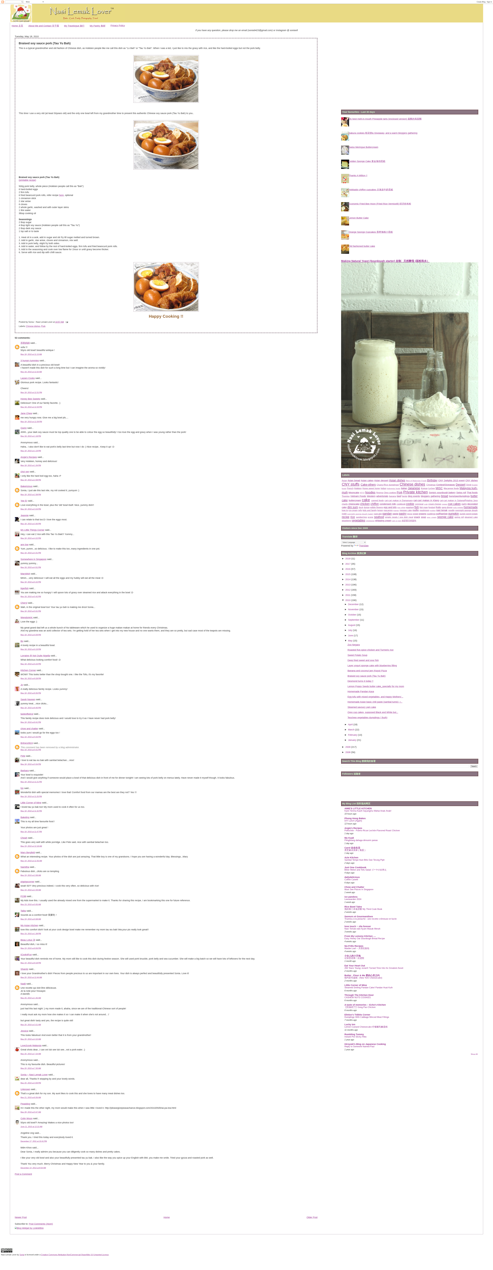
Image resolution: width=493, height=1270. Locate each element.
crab (426, 504)
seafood (379, 517)
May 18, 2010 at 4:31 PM (31, 553)
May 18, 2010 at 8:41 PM (31, 722)
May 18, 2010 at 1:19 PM (31, 451)
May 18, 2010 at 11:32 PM (31, 811)
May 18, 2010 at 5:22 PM (31, 582)
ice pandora (350, 897)
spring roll (459, 517)
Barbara (25, 770)
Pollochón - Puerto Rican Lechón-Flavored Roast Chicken (372, 830)
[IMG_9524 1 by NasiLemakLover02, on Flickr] (166, 169)
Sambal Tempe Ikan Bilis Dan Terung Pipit (364, 860)
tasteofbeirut (27, 714)
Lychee (431, 488)
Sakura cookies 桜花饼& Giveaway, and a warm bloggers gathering (383, 133)
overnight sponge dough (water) (360, 514)
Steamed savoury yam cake (362, 707)
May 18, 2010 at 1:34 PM (31, 465)
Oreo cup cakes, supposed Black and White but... (373, 712)
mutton (433, 510)
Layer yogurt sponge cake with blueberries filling (372, 665)
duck (361, 507)
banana (392, 496)
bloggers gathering (430, 496)
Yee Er (24, 501)
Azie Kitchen (351, 857)
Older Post (312, 1217)
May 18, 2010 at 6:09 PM (31, 635)
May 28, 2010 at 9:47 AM (31, 1112)
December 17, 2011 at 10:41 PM (34, 1141)
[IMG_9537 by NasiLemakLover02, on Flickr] (166, 102)
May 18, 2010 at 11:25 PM (31, 796)
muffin (416, 510)
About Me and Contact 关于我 (43, 26)
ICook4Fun (26, 954)
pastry (402, 513)
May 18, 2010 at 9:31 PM (31, 750)
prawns (422, 513)
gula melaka (458, 507)
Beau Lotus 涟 (28, 940)
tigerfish (25, 588)
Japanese (414, 488)
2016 (348, 569)
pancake (378, 514)
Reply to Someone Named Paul (359, 1046)
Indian (383, 488)
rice (352, 517)
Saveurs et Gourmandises (358, 916)
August (352, 625)
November (353, 609)
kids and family (370, 510)
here (61, 195)
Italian (404, 488)
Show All (474, 1054)
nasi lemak (441, 510)
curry (464, 504)
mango (396, 510)
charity (345, 504)
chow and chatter (29, 728)
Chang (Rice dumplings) (388, 485)
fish (416, 507)
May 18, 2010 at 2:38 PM (31, 494)
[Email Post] (66, 322)
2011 (348, 595)
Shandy (24, 969)
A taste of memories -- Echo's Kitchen (365, 1005)
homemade (471, 507)
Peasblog (25, 1104)
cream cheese (434, 504)
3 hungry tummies (30, 360)
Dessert (460, 484)
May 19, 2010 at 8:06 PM (31, 948)
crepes (444, 504)
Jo (22, 685)
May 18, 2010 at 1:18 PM (31, 436)
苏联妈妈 (25, 343)
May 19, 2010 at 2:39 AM (31, 890)
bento (404, 496)
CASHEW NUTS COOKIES (357, 997)
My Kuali (349, 838)
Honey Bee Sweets (30, 399)
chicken (365, 503)
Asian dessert (381, 480)
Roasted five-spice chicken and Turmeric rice (371, 650)
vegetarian (370, 521)
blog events (414, 496)
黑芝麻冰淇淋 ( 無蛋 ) (354, 850)
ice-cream (353, 510)
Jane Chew (26, 413)
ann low (25, 544)
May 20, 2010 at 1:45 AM (31, 998)
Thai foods (472, 492)
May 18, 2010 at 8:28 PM (31, 678)
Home (167, 1217)
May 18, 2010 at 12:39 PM (31, 422)
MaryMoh (25, 573)
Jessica (24, 1031)
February (353, 735)
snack (417, 517)
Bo (22, 641)
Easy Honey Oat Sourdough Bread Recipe (364, 938)
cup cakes (454, 503)
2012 (348, 590)
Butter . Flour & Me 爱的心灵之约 (362, 975)
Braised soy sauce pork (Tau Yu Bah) (367, 676)
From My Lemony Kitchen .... (360, 936)
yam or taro (396, 521)
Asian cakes (367, 480)
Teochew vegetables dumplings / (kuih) (367, 717)
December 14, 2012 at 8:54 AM (33, 1168)
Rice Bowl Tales (353, 906)
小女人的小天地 (352, 955)
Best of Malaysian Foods (416, 481)
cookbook (401, 504)
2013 (348, 584)
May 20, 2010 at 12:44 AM (31, 977)
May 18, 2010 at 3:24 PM (31, 509)
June (351, 635)
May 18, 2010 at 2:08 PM (31, 480)
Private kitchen (415, 492)
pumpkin (453, 513)
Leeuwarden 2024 (352, 899)
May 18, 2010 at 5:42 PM (31, 596)
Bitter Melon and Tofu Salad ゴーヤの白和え (365, 870)
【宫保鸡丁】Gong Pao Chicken (360, 1007)
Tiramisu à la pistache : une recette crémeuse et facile (370, 919)
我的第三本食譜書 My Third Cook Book (363, 909)
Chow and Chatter (354, 887)
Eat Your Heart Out (354, 965)
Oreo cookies (390, 492)
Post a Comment (23, 1174)
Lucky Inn (349, 1024)
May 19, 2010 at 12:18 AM (31, 846)
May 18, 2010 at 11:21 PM (31, 782)
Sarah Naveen (28, 699)
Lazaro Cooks (28, 378)
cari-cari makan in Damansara (399, 500)
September (354, 620)
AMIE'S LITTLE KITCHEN (358, 808)
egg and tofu (390, 507)
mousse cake (406, 510)
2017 (348, 564)
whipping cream (383, 520)
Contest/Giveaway (445, 484)
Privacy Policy (118, 25)
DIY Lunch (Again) (353, 821)
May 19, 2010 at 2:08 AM (31, 875)
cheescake (353, 504)
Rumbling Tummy (354, 1034)
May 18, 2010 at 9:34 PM (31, 764)
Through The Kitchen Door (359, 995)
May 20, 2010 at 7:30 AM (31, 1068)
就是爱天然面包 (409, 520)
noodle (451, 510)
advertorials (382, 496)
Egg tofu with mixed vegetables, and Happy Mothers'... (375, 696)
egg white (401, 507)
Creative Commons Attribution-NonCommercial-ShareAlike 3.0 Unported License (75, 1255)
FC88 (23, 896)
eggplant (410, 507)
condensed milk (388, 504)
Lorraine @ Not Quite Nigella (35, 655)
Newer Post (21, 1217)
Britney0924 (27, 743)
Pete (23, 756)
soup (423, 517)
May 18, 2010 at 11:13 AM (31, 354)
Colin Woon (26, 1118)
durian (367, 507)
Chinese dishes (33, 326)
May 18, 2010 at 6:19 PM (31, 649)
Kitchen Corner (28, 670)
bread (444, 496)
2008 (348, 752)
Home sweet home (371, 488)
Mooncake (354, 492)
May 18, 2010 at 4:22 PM (31, 538)
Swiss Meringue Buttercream (363, 147)
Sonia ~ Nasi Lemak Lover (34, 1074)
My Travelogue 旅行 (74, 26)
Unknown (25, 1089)
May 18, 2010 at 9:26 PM (31, 737)
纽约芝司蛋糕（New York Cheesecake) (363, 978)
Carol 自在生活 (352, 847)
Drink (468, 485)
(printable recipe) (27, 180)
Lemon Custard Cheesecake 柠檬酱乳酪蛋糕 (366, 1027)
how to (345, 510)
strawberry (346, 520)
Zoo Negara (354, 644)
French (350, 488)
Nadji (23, 983)
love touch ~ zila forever (357, 926)
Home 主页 (17, 26)
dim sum (352, 507)
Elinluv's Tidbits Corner (357, 1014)
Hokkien (358, 488)
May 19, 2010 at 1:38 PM (31, 934)
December (353, 604)
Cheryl (24, 603)
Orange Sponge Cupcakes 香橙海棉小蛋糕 (371, 232)
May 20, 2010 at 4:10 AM (31, 1039)
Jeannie (25, 515)
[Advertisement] (92, 1196)
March (351, 729)
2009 (348, 747)
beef (399, 496)
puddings (431, 514)
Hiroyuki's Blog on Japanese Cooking (365, 1044)
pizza (409, 514)
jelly (360, 510)
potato (415, 514)
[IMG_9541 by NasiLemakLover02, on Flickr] (166, 311)
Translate (364, 545)
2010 (348, 600)
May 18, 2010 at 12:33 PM (31, 407)
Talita (23, 911)
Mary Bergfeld (28, 852)
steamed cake (471, 517)
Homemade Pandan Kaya (361, 691)
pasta (395, 513)
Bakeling (25, 817)
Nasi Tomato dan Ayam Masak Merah (362, 929)
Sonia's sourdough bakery (442, 492)
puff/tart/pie (442, 513)
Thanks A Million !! (358, 175)
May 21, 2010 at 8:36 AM (31, 1097)
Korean (424, 488)
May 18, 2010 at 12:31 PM (31, 392)
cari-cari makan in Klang (426, 500)
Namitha (25, 867)
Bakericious (26, 486)
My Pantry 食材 (97, 26)
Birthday (432, 480)
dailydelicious (352, 877)
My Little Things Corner (32, 530)
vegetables (358, 520)
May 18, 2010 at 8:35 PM (31, 693)
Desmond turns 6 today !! (360, 681)
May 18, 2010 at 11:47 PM (31, 832)
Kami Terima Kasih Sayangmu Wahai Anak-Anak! (367, 811)
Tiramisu (346, 496)
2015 (348, 574)
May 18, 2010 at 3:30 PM (31, 524)
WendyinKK (27, 617)
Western (371, 496)
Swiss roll (461, 492)
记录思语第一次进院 (354, 958)
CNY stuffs (350, 484)
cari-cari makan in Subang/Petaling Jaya (459, 500)
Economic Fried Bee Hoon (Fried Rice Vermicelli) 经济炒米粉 (380, 204)
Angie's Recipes (29, 457)
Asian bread (354, 480)
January (352, 740)
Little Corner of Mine (31, 802)
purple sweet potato (469, 514)
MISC (439, 488)
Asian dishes (397, 480)
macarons (388, 510)
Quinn (24, 428)
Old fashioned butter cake (362, 246)
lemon (380, 510)
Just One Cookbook (355, 867)
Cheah (24, 838)
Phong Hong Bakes (355, 818)
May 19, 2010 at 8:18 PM (31, 963)
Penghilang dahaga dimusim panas (361, 840)
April (350, 724)
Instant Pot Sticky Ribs (355, 1037)
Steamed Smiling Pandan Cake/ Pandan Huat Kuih (368, 987)
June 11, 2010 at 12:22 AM (31, 1127)
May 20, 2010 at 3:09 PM (31, 1083)
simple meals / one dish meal (399, 517)
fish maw (424, 507)
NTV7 (362, 493)
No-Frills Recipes (353, 946)
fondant (431, 507)
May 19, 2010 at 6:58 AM (31, 919)
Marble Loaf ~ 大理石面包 (356, 948)
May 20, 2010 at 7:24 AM (31, 1054)
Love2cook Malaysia (31, 1045)
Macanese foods (451, 488)
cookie (410, 503)
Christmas (431, 485)
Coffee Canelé (351, 879)
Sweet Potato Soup (357, 655)
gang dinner (447, 507)
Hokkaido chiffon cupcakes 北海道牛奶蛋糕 (371, 189)
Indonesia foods (393, 488)
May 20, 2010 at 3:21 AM (31, 1025)
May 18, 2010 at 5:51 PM (31, 611)
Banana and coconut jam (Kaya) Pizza (367, 670)
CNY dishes (471, 480)
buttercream (355, 500)
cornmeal (419, 504)
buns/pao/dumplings (459, 496)
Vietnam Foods (358, 496)
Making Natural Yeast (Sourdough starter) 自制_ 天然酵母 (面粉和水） (385, 260)
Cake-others (368, 484)
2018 (348, 558)
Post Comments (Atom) (41, 1224)
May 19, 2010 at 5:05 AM (31, 904)
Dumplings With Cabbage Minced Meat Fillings (366, 1017)
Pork (43, 326)
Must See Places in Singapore (358, 889)
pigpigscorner (27, 881)
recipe (345, 517)
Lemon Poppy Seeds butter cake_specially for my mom (376, 686)
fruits (438, 507)
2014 (348, 579)
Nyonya (379, 492)
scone (370, 517)
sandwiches (361, 517)
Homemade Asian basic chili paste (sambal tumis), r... (375, 702)
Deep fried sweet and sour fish (363, 660)
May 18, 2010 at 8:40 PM (31, 708)
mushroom (424, 510)
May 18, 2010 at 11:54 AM (31, 372)
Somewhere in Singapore (33, 559)
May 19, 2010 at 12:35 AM (31, 861)
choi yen (25, 471)
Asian (344, 480)
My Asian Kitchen (29, 925)
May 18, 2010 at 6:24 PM (31, 664)
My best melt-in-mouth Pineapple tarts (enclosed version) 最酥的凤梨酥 (385, 119)
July (350, 630)
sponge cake (445, 517)
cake (366, 500)
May (350, 640)
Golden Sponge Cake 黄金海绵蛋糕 (367, 161)
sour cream (431, 517)
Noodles (370, 492)
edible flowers (376, 507)
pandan (387, 513)
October (352, 614)
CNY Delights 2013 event (451, 480)
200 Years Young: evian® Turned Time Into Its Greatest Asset (373, 968)
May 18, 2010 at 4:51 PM (31, 567)
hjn (22, 788)
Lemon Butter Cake (359, 218)
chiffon (375, 503)
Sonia (22, 1255)
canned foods (377, 500)
